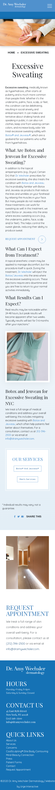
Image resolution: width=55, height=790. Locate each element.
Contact (10, 765)
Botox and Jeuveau (18, 135)
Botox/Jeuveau (14, 275)
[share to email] (22, 516)
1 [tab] (24, 577)
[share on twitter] (18, 516)
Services (11, 744)
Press (9, 758)
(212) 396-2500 (15, 643)
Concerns (11, 747)
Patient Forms (14, 762)
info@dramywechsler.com (19, 438)
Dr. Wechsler (22, 175)
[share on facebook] (15, 516)
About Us (11, 740)
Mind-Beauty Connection (20, 754)
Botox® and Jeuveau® (27, 468)
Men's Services (28, 479)
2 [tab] (29, 577)
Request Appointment (18, 769)
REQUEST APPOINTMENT (20, 238)
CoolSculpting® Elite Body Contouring (27, 751)
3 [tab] (34, 577)
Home (11, 52)
